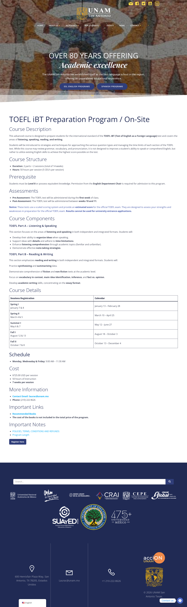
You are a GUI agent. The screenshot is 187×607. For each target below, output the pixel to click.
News (122, 25)
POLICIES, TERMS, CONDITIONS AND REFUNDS (35, 431)
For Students (92, 25)
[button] (148, 25)
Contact (134, 25)
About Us (53, 25)
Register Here (17, 441)
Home (40, 25)
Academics (71, 25)
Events (110, 25)
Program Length (20, 434)
